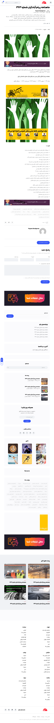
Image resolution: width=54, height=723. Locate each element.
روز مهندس (14, 486)
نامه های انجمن (34, 504)
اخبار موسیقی (47, 665)
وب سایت (16, 257)
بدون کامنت (36, 12)
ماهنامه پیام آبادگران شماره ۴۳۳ (41, 330)
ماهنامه (15, 18)
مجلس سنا (23, 632)
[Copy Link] (44, 23)
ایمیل (32, 257)
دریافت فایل (17, 81)
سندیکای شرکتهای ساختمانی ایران (29, 494)
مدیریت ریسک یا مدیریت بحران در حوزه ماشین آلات (34, 20)
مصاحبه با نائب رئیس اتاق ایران (15, 20)
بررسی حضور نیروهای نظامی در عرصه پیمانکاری (35, 15)
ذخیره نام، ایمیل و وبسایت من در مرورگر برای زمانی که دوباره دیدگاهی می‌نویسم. (37, 278)
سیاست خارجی (23, 642)
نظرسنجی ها (23, 644)
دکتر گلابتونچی (20, 486)
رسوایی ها (47, 646)
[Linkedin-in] (9, 710)
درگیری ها (24, 658)
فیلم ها (48, 658)
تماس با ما (47, 717)
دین (49, 644)
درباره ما (42, 717)
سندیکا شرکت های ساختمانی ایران (25, 18)
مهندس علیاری (12, 499)
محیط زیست (25, 499)
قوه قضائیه (23, 637)
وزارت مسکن (17, 504)
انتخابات (24, 646)
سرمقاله (11, 17)
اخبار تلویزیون (47, 660)
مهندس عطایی (18, 499)
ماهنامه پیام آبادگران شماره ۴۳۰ (41, 337)
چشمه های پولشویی (30, 17)
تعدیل (46, 486)
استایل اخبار (47, 669)
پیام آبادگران (45, 507)
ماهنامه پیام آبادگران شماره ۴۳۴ (41, 327)
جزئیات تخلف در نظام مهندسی (17, 15)
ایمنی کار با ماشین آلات (26, 483)
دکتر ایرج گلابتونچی (28, 486)
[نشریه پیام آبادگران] (44, 2)
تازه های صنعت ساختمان (12, 483)
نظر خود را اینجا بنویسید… (44, 263)
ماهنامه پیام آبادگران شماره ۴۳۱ (41, 334)
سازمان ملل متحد (46, 630)
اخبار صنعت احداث (44, 483)
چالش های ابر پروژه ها (40, 17)
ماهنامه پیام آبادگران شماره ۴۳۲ (41, 332)
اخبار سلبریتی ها (46, 655)
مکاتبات (30, 502)
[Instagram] (5, 710)
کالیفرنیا (48, 632)
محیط (48, 642)
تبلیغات (38, 717)
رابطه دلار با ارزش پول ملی (19, 17)
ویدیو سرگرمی (47, 672)
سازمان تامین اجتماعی (18, 489)
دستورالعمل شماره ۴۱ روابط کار (38, 486)
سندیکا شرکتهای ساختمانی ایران (42, 494)
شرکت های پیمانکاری (32, 496)
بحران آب (19, 483)
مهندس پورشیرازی (36, 502)
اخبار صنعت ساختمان (35, 483)
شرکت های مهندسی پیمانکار (42, 496)
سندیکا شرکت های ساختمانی (39, 18)
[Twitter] (12, 710)
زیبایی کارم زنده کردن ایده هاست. (25, 719)
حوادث (48, 637)
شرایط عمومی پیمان (10, 494)
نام (49, 257)
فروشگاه (34, 717)
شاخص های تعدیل (19, 494)
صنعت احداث (21, 496)
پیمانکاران (39, 507)
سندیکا (7, 17)
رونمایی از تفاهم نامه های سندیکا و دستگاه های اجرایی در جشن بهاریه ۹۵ (35, 489)
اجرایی (24, 630)
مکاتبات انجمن (24, 502)
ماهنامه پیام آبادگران (32, 499)
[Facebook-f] (15, 710)
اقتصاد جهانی (47, 639)
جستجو (46, 313)
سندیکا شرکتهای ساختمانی (38, 491)
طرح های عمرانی (44, 499)
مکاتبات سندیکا (17, 502)
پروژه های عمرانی (10, 504)
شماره (26, 496)
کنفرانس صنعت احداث (32, 507)
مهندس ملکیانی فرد (44, 502)
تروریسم (48, 635)
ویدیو (48, 681)
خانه (49, 29)
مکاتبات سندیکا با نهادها (43, 504)
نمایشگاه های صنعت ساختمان (25, 504)
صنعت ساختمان (14, 496)
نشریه (45, 29)
